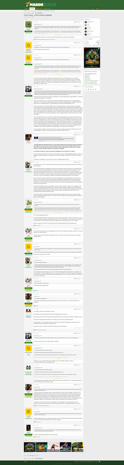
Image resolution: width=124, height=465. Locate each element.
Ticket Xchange (46, 10)
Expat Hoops (87, 77)
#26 (82, 162)
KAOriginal (28, 316)
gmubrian (28, 206)
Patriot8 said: (37, 45)
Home (26, 8)
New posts (52, 10)
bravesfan (28, 415)
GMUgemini (28, 62)
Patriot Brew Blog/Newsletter (91, 83)
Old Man (28, 300)
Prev (26, 19)
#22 (82, 42)
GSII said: (36, 246)
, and (42, 405)
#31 (82, 278)
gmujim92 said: (37, 24)
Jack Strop (28, 93)
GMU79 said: (36, 281)
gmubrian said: (37, 260)
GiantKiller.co (87, 75)
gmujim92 (28, 49)
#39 (82, 425)
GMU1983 (89, 34)
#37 (82, 384)
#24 (82, 86)
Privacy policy (89, 461)
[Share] (77, 22)
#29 (82, 244)
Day (26, 461)
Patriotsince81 (90, 21)
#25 (82, 134)
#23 (82, 55)
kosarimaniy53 (96, 45)
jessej (28, 432)
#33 (82, 309)
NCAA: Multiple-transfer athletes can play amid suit (50, 137)
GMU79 (28, 251)
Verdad (26, 17)
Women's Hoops (33, 10)
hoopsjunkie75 (90, 31)
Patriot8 (28, 28)
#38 (82, 409)
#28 (82, 228)
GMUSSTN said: (37, 202)
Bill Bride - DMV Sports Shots (91, 81)
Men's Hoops (26, 10)
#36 (82, 365)
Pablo (28, 141)
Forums (32, 8)
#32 (82, 294)
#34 (82, 333)
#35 (82, 345)
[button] (29, 8)
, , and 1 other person (45, 39)
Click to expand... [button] (58, 34)
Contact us (77, 461)
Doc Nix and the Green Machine (91, 80)
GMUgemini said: (37, 88)
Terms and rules (83, 461)
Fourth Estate (87, 79)
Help (94, 461)
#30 (82, 257)
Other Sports (39, 10)
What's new (38, 8)
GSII (28, 235)
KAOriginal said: (37, 348)
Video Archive (47, 8)
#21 (82, 21)
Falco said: (36, 387)
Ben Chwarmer (28, 372)
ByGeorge (87, 76)
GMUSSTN (28, 169)
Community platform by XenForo (62, 463)
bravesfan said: (37, 427)
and (40, 329)
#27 (82, 199)
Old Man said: (37, 335)
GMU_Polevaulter (28, 353)
